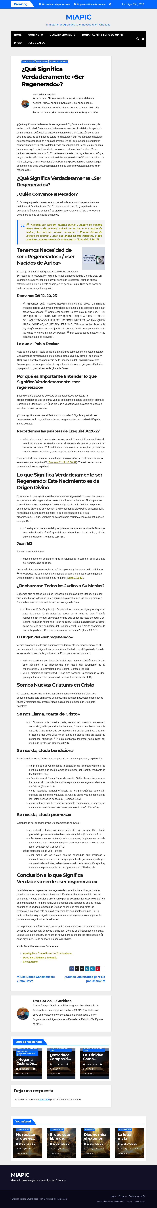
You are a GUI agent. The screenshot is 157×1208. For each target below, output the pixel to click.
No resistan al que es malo (26, 1138)
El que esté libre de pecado (60, 1138)
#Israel (36, 107)
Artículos (89, 1130)
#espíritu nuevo (41, 103)
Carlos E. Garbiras (46, 94)
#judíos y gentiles (51, 107)
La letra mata (124, 1136)
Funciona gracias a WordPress (25, 1199)
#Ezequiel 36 (85, 103)
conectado (44, 1099)
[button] (137, 38)
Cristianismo (42, 62)
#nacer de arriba (71, 107)
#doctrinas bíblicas (83, 98)
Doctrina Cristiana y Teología (40, 957)
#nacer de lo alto (90, 107)
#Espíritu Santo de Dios (64, 103)
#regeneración (90, 112)
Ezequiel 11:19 (56, 462)
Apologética (28, 62)
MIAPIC (78, 17)
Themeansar (61, 1199)
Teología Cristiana (58, 62)
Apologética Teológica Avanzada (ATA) (26, 1053)
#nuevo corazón (61, 112)
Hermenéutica (23, 1130)
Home (17, 34)
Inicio (18, 42)
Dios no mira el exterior (95, 1136)
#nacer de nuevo (42, 112)
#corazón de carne (62, 98)
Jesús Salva (37, 42)
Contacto (35, 34)
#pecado (76, 112)
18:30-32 (71, 462)
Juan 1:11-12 (75, 578)
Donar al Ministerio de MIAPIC (103, 34)
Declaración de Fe (62, 34)
